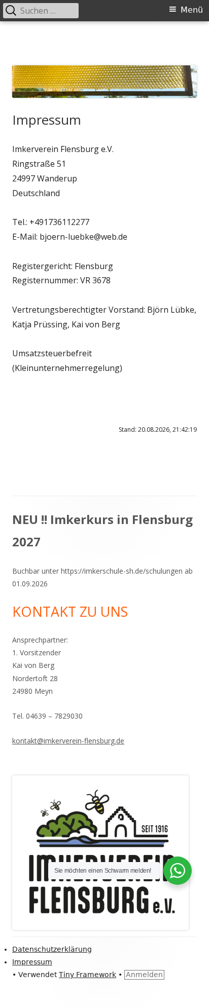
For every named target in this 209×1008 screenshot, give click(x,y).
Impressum (32, 962)
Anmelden (144, 974)
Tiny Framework (87, 974)
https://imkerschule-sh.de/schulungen (122, 571)
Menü (192, 10)
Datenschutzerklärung (52, 949)
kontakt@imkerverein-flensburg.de (68, 740)
